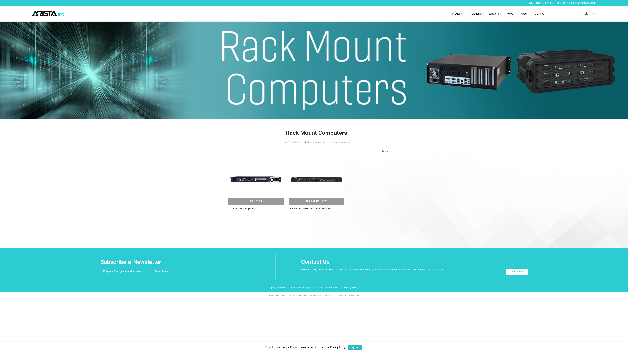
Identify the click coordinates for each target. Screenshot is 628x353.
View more (517, 271)
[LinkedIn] (623, 166)
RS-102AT (256, 201)
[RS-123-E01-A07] (316, 179)
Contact (539, 13)
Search (386, 151)
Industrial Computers (313, 142)
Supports (493, 13)
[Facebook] (623, 159)
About (524, 13)
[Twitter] (623, 174)
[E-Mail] (623, 188)
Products (457, 13)
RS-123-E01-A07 (316, 201)
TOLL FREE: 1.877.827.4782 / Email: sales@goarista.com (561, 2)
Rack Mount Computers (339, 142)
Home (285, 142)
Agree (355, 347)
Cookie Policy (332, 287)
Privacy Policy (351, 287)
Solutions (475, 13)
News (509, 13)
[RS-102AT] (256, 179)
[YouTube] (623, 181)
